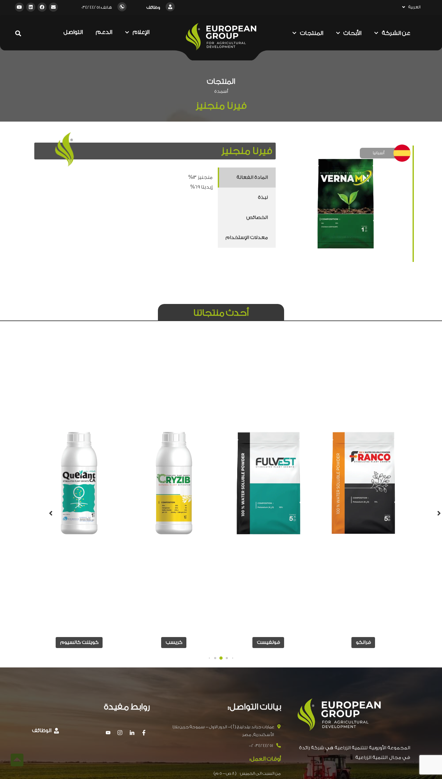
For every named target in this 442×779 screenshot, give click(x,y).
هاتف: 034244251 (96, 7)
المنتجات (311, 33)
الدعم (104, 32)
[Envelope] (53, 7)
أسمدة (221, 91)
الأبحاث (352, 33)
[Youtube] (19, 7)
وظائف (153, 7)
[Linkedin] (30, 7)
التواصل (73, 32)
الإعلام (141, 32)
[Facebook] (42, 7)
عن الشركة (396, 33)
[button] (232, 658)
